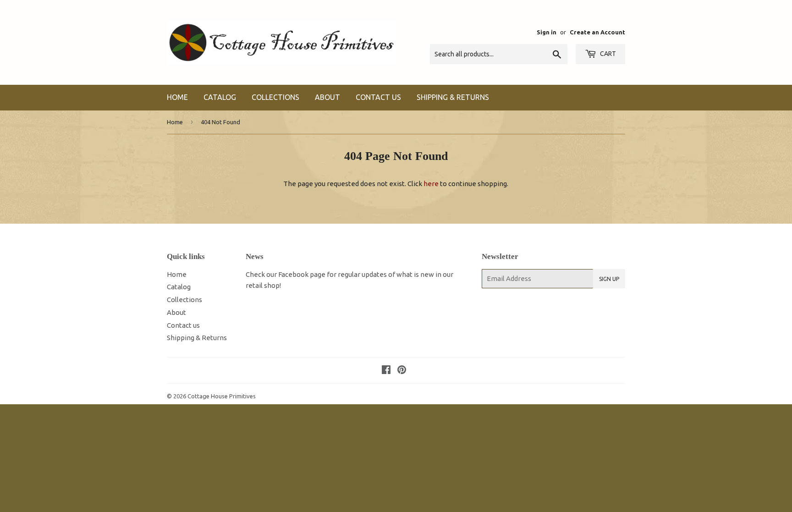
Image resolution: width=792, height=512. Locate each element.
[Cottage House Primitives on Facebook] (386, 370)
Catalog (220, 97)
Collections (275, 97)
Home (177, 97)
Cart (607, 53)
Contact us (378, 97)
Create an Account (597, 32)
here (431, 183)
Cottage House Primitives (221, 396)
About (327, 97)
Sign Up (609, 279)
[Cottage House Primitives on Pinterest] (402, 370)
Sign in (546, 32)
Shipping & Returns (453, 97)
